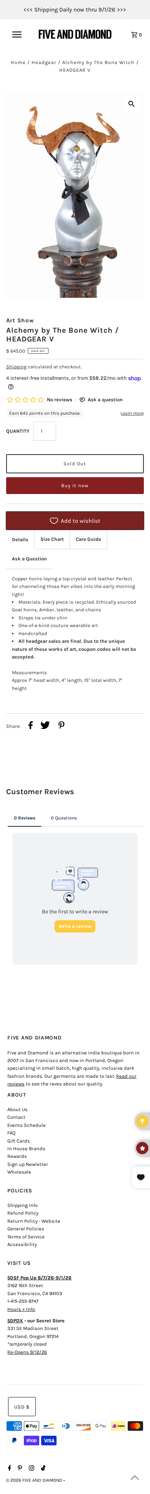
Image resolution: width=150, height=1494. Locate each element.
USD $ (22, 1407)
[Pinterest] (19, 1468)
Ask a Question (29, 558)
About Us (17, 1109)
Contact (16, 1117)
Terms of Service (26, 1237)
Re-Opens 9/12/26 (27, 1352)
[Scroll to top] (134, 1478)
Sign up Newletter (27, 1164)
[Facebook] (8, 1468)
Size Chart (52, 539)
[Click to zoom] (131, 103)
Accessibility (22, 1244)
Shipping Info (22, 1205)
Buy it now (74, 485)
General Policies (25, 1228)
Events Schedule (26, 1125)
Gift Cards (18, 1141)
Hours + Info (21, 1309)
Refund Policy (22, 1213)
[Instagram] (30, 1468)
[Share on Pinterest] (61, 726)
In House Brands (26, 1148)
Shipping (16, 366)
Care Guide (88, 539)
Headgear (44, 62)
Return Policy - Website (33, 1221)
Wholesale (19, 1172)
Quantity (17, 431)
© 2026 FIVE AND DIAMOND (34, 1480)
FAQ (11, 1133)
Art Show (20, 320)
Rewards (17, 1156)
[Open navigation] (20, 34)
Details (20, 539)
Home (18, 62)
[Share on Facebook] (30, 726)
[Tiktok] (42, 1468)
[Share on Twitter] (45, 726)
